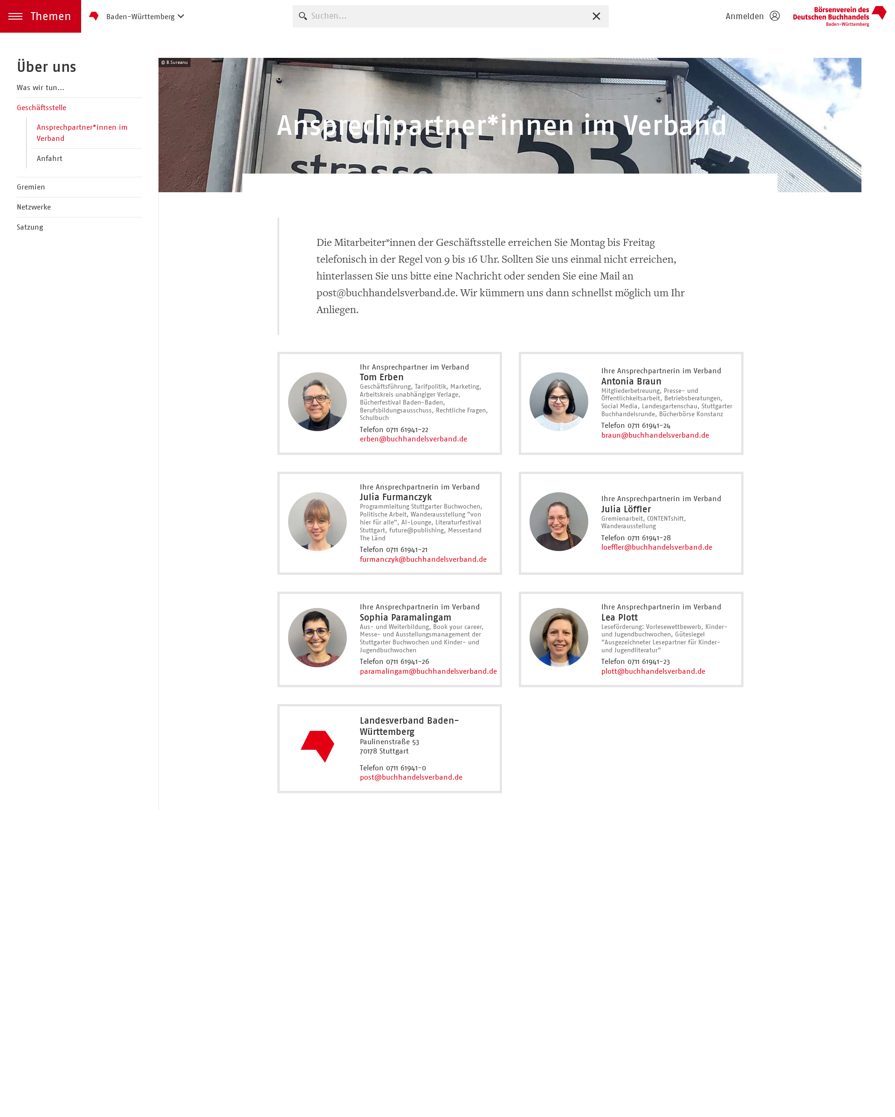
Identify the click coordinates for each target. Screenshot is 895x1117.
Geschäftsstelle (41, 107)
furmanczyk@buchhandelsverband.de (423, 559)
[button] (40, 16)
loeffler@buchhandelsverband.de (656, 547)
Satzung (30, 227)
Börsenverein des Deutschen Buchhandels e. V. (840, 16)
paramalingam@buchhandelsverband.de (428, 671)
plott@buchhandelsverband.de (653, 671)
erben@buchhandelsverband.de (413, 438)
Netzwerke (34, 206)
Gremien (31, 186)
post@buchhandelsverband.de (411, 777)
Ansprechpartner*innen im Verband (82, 133)
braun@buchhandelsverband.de (655, 435)
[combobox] (450, 16)
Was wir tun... (40, 87)
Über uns (46, 67)
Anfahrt (49, 158)
